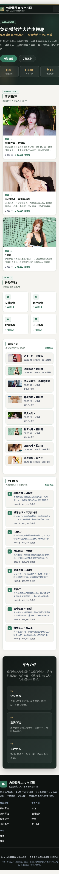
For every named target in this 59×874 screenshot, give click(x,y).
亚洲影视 (4, 823)
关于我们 (35, 823)
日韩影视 (4, 808)
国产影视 (4, 813)
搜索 (33, 818)
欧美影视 (4, 818)
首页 (33, 808)
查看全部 (49, 347)
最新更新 (35, 813)
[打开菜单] (56, 9)
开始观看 (8, 58)
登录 (2, 835)
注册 (2, 841)
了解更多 (27, 58)
